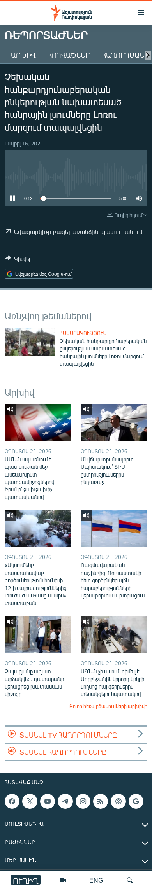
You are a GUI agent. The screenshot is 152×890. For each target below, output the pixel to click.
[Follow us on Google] (136, 801)
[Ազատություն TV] (62, 880)
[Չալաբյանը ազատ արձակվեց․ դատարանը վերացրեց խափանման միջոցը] (38, 634)
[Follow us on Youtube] (47, 801)
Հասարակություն (83, 333)
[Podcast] (118, 801)
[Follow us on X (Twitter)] (29, 801)
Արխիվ (23, 55)
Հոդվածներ (69, 55)
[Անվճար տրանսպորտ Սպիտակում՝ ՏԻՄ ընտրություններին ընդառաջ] (114, 422)
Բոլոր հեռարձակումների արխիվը (108, 706)
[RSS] (100, 801)
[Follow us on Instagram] (83, 801)
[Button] (17, 260)
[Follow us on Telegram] (65, 801)
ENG (96, 880)
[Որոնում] (129, 880)
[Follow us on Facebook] (12, 801)
